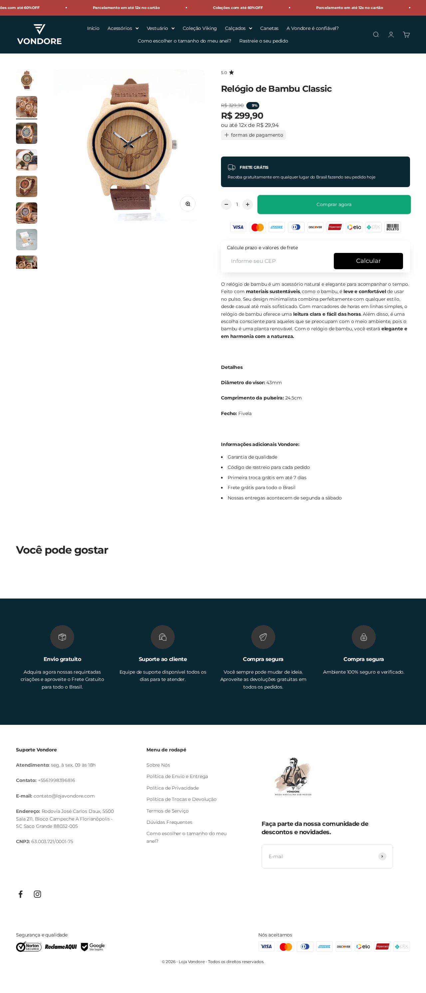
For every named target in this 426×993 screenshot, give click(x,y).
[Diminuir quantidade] (226, 204)
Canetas (269, 28)
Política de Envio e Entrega (177, 776)
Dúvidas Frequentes (169, 822)
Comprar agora (334, 204)
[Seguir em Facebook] (20, 894)
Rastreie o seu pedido (263, 41)
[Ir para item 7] (26, 240)
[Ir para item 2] (26, 107)
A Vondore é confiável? (313, 28)
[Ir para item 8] (26, 267)
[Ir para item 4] (26, 160)
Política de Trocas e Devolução (181, 799)
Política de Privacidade (172, 788)
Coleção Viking (200, 28)
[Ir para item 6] (26, 214)
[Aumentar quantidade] (247, 204)
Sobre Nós (158, 765)
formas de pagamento (257, 135)
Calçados (235, 28)
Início (93, 28)
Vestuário (157, 28)
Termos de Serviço (167, 811)
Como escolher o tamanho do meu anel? (184, 41)
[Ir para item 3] (26, 134)
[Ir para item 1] (26, 81)
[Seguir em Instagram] (37, 894)
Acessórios (119, 28)
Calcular (368, 261)
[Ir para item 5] (26, 187)
